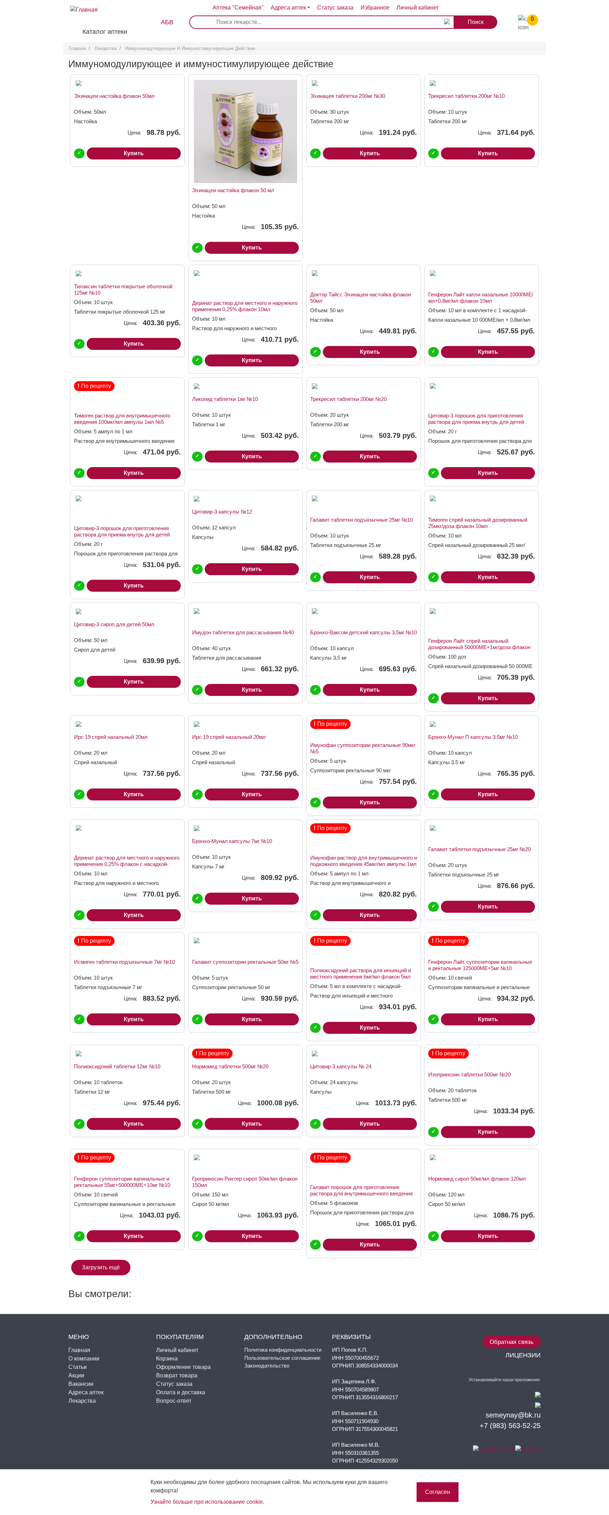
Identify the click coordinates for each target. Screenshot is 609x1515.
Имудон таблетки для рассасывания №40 (243, 632)
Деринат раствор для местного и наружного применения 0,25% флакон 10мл (244, 306)
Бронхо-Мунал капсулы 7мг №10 (232, 841)
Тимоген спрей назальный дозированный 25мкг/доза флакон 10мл (477, 523)
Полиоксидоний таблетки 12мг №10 (117, 1066)
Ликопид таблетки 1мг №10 (225, 399)
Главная (77, 48)
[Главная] (80, 4)
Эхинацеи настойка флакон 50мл (114, 96)
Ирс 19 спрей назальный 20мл (111, 737)
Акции (76, 1375)
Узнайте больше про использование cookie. (207, 1502)
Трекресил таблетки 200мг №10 (466, 96)
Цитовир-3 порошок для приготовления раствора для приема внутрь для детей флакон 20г (476, 419)
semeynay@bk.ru (513, 1415)
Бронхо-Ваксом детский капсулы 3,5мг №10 (363, 632)
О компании (83, 1359)
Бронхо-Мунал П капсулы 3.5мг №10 (473, 737)
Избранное (375, 8)
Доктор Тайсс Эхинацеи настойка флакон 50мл (360, 297)
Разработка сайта (512, 1436)
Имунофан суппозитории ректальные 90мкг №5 (363, 748)
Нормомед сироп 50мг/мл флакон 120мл (477, 1179)
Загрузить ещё (101, 1267)
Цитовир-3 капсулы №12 (222, 512)
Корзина (167, 1359)
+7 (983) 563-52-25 (510, 1425)
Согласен (437, 1492)
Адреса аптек (288, 8)
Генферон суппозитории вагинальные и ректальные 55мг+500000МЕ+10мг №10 (122, 1182)
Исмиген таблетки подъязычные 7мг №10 (124, 962)
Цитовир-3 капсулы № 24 (340, 1066)
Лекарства (105, 48)
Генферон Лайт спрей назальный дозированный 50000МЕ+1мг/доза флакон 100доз (479, 644)
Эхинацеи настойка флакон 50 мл (233, 190)
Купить (134, 153)
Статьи (77, 1367)
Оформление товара (183, 1367)
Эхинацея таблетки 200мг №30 (347, 96)
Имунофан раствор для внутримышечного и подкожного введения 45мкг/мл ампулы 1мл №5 (363, 861)
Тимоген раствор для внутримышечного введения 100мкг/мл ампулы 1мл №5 (122, 419)
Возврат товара (176, 1375)
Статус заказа (335, 8)
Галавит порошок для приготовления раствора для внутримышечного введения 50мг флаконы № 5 (361, 1190)
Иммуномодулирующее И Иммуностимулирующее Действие (190, 48)
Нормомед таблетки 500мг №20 (230, 1066)
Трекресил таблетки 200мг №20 (348, 399)
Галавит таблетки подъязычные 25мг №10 (361, 520)
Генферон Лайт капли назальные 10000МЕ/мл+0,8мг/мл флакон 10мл (480, 297)
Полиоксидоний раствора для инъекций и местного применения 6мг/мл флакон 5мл (360, 973)
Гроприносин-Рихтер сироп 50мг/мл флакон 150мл (244, 1182)
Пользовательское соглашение (282, 1358)
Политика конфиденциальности (282, 1350)
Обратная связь (512, 1342)
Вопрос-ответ (173, 1401)
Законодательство (266, 1366)
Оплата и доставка (180, 1392)
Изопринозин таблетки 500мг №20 (469, 1074)
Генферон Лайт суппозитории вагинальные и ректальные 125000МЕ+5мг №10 (480, 965)
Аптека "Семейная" (238, 8)
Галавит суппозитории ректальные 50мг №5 (245, 962)
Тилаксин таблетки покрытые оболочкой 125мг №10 (123, 289)
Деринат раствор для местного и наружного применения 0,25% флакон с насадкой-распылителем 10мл (126, 861)
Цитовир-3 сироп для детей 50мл (114, 624)
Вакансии (80, 1384)
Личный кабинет (177, 1350)
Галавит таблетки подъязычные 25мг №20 (479, 849)
